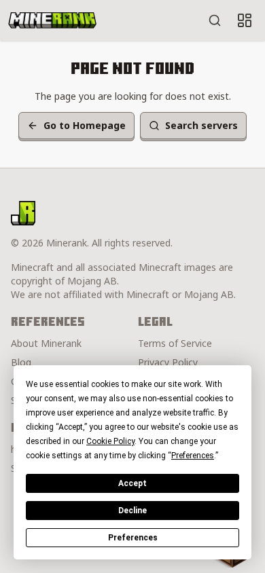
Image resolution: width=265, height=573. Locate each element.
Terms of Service (175, 343)
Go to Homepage (84, 125)
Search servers (201, 125)
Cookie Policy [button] (110, 441)
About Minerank (46, 343)
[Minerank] (52, 20)
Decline (132, 510)
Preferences (133, 537)
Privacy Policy (168, 362)
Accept (132, 483)
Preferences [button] (192, 455)
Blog (21, 362)
